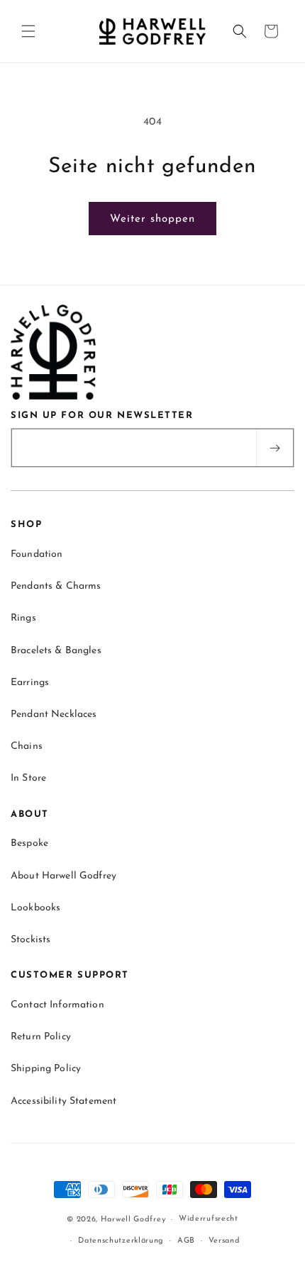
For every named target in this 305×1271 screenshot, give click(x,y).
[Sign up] (274, 448)
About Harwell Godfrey (63, 876)
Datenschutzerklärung (121, 1241)
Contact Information (57, 1005)
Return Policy (41, 1037)
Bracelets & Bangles (56, 650)
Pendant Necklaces (53, 714)
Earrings (30, 682)
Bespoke (29, 843)
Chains (27, 746)
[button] (28, 31)
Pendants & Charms (56, 586)
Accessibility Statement (63, 1101)
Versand (224, 1241)
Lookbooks (35, 908)
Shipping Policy (46, 1068)
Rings (23, 618)
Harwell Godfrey (133, 1220)
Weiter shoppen (152, 219)
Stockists (30, 939)
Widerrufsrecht (208, 1219)
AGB (186, 1241)
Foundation (36, 554)
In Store (28, 778)
